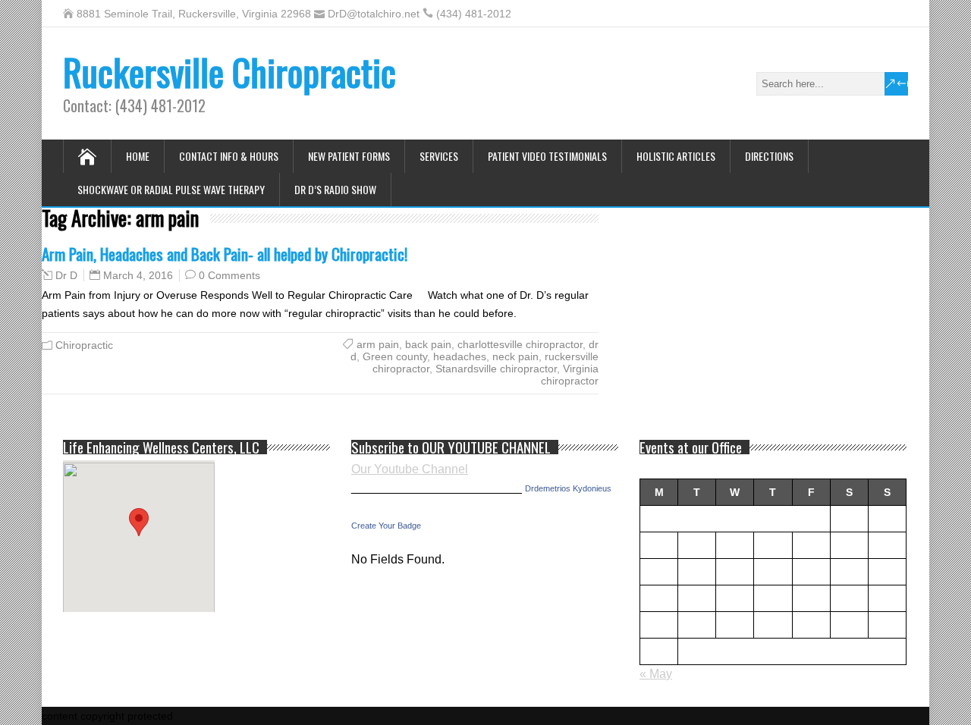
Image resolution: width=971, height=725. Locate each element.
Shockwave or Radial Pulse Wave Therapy (171, 189)
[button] (139, 522)
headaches (459, 356)
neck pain (515, 356)
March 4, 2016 (138, 275)
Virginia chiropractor (570, 374)
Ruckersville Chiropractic (229, 72)
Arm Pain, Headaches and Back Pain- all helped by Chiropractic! (224, 253)
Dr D (66, 275)
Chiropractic (84, 345)
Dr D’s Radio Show (335, 189)
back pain (428, 344)
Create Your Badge (386, 525)
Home (137, 156)
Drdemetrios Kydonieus (568, 488)
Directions (769, 156)
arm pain (378, 344)
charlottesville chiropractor (520, 344)
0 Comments (229, 275)
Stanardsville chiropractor (496, 368)
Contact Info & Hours (228, 156)
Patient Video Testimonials (547, 156)
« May (655, 673)
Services (439, 156)
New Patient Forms (349, 156)
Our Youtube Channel (409, 469)
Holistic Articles (675, 156)
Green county (395, 356)
